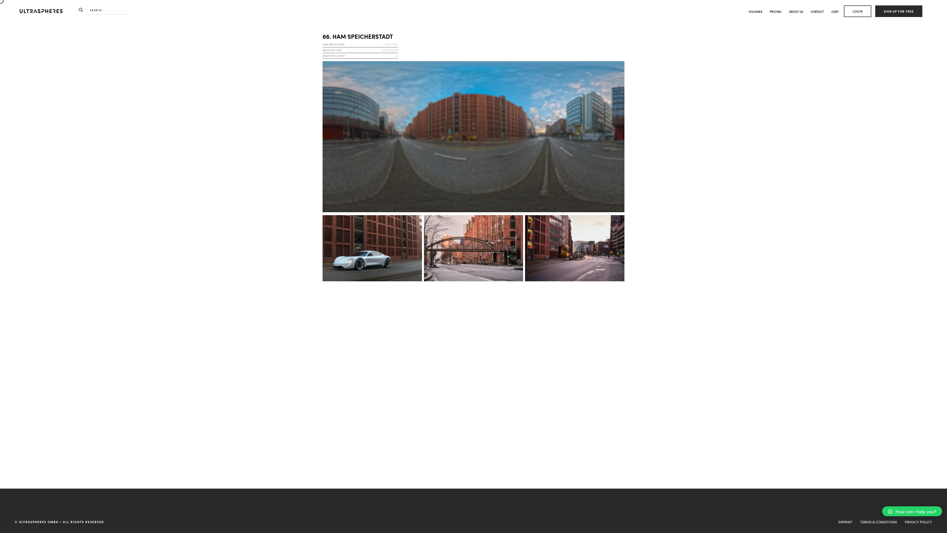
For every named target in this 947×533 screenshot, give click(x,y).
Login (858, 11)
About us (796, 11)
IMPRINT (845, 521)
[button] (912, 511)
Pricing (776, 11)
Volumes (755, 11)
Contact (817, 11)
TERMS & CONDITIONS (878, 521)
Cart (835, 11)
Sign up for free (899, 11)
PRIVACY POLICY (918, 521)
